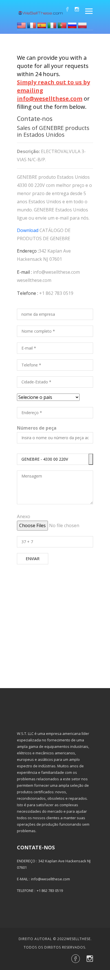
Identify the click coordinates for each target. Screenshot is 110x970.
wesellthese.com (34, 280)
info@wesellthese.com (56, 272)
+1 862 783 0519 (56, 293)
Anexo (23, 516)
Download (27, 230)
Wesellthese (78, 938)
